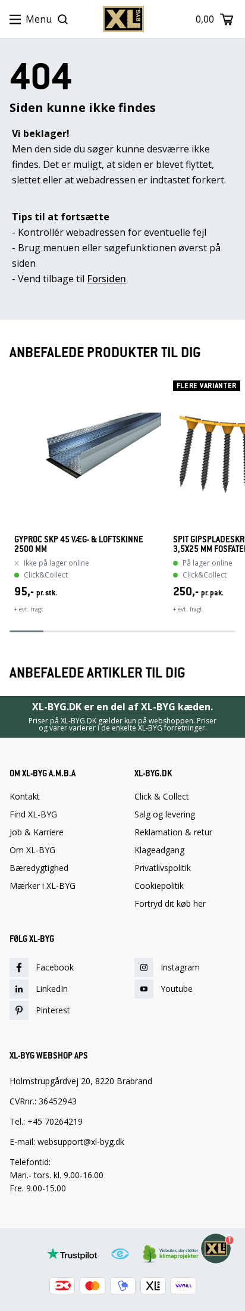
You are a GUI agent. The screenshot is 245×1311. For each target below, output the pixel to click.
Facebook (55, 967)
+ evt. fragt (28, 609)
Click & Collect (161, 796)
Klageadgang (159, 850)
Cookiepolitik (159, 886)
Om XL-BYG (32, 850)
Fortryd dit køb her (170, 904)
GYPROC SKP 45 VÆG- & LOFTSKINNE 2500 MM (78, 544)
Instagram (180, 967)
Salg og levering (164, 814)
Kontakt (25, 796)
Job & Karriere (37, 832)
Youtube (177, 988)
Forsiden (106, 278)
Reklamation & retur (173, 832)
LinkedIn (52, 988)
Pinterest (53, 1010)
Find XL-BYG (33, 814)
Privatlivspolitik (162, 868)
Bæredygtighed (39, 868)
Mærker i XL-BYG (43, 886)
